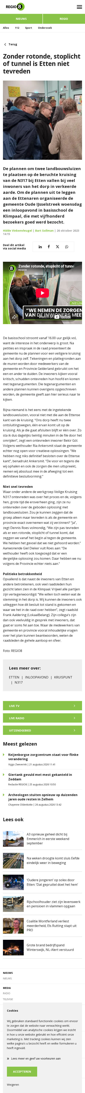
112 (17, 27)
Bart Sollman (44, 230)
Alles (6, 27)
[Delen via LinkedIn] (40, 247)
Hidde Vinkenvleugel (17, 230)
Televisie (8, 999)
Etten (14, 677)
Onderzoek (45, 27)
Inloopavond (36, 677)
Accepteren (22, 1071)
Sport (28, 27)
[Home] (21, 7)
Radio (6, 993)
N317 (19, 682)
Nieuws (21, 19)
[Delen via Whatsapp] (66, 247)
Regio (64, 19)
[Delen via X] (57, 247)
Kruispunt (63, 677)
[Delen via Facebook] (49, 247)
